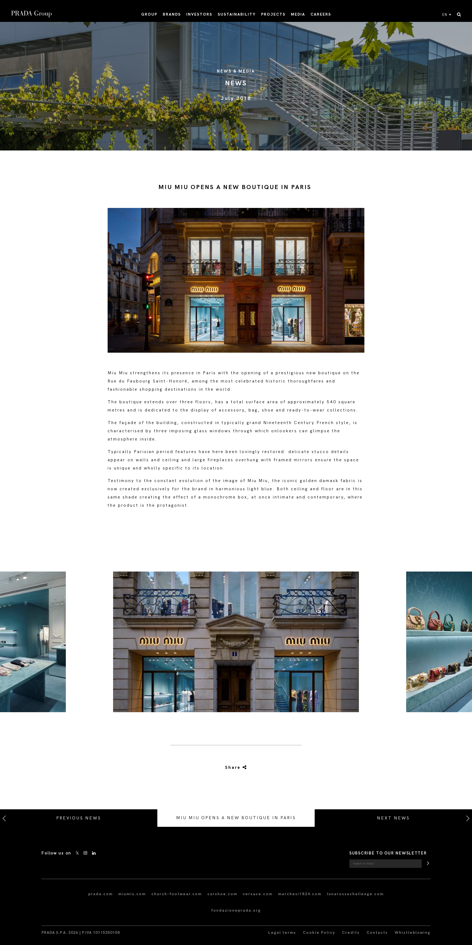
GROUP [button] (149, 14)
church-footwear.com (176, 894)
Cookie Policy (319, 932)
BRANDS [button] (172, 14)
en (444, 15)
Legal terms (282, 932)
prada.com (100, 894)
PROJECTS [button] (273, 14)
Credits (351, 932)
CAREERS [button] (321, 14)
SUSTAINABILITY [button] (237, 14)
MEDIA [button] (298, 14)
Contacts (377, 932)
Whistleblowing (412, 932)
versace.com (258, 894)
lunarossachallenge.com (355, 894)
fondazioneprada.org (236, 910)
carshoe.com (222, 894)
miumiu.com (132, 894)
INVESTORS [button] (199, 14)
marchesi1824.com (299, 894)
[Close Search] (459, 14)
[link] (235, 767)
